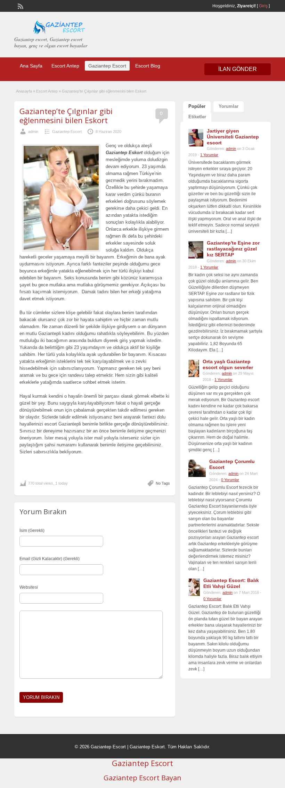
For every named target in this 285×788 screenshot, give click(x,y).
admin (33, 131)
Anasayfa (24, 91)
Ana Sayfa (31, 66)
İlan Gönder (237, 69)
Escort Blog (147, 66)
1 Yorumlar (209, 155)
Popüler (196, 106)
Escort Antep (65, 66)
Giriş (263, 5)
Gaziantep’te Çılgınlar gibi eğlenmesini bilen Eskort (66, 115)
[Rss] (20, 5)
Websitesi (28, 587)
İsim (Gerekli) (31, 530)
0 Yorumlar (230, 480)
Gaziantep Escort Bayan (142, 777)
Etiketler (197, 116)
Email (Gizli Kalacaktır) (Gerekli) (49, 558)
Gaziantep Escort (107, 66)
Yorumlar (228, 106)
